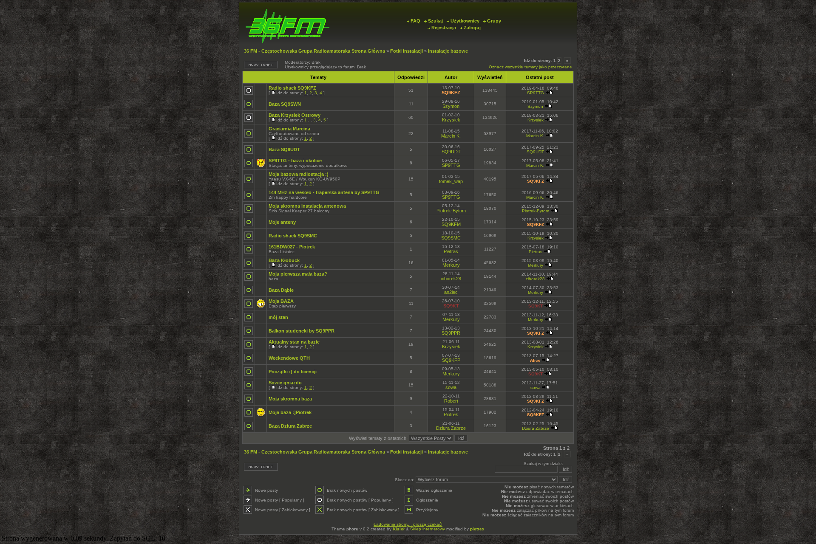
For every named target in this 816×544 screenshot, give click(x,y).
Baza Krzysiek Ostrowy (294, 115)
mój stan (278, 317)
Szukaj (435, 20)
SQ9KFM (451, 224)
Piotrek (451, 414)
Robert (451, 400)
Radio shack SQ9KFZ (292, 87)
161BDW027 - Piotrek (292, 246)
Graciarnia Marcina (289, 128)
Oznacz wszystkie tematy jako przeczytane (530, 67)
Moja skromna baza (290, 398)
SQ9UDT (451, 151)
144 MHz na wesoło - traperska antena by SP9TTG (324, 192)
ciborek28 (451, 278)
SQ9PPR (451, 332)
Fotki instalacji (406, 51)
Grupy (494, 20)
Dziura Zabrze (451, 428)
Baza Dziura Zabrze (290, 425)
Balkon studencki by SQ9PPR (301, 330)
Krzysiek (451, 119)
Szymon (450, 106)
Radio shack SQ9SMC (293, 235)
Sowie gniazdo (285, 382)
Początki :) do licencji (293, 371)
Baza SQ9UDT (284, 149)
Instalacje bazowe (448, 51)
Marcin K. (451, 135)
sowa (450, 387)
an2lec (451, 292)
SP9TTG (535, 92)
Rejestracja (443, 27)
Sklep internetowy (427, 529)
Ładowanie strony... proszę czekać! (408, 524)
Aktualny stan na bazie (294, 341)
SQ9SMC (451, 237)
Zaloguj (472, 27)
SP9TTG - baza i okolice (295, 160)
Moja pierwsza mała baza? (298, 273)
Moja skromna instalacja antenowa (307, 206)
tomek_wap (451, 181)
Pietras (451, 251)
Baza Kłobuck (284, 260)
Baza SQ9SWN (285, 104)
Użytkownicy (464, 20)
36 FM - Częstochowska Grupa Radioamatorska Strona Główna (314, 51)
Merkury (451, 265)
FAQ (415, 20)
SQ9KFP (451, 360)
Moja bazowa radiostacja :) (299, 174)
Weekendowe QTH (289, 358)
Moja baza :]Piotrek (290, 412)
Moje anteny (282, 222)
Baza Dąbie (281, 290)
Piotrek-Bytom (451, 210)
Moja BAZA (281, 301)
